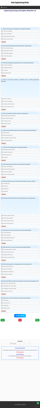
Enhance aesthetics (6, 98)
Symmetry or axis (6, 302)
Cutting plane (5, 305)
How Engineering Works (20, 2)
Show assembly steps (7, 33)
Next (37, 320)
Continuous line (6, 183)
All (20, 320)
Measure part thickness (7, 166)
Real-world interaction (7, 140)
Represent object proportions (8, 169)
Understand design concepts (8, 36)
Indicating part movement (8, 252)
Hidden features (6, 308)
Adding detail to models (7, 50)
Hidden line (5, 191)
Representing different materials (9, 249)
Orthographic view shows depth (9, 285)
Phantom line (5, 188)
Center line (5, 186)
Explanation (4, 58)
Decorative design (6, 123)
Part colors (5, 70)
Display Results (20, 315)
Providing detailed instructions (9, 115)
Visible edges (5, 300)
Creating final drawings (7, 53)
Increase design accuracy (8, 106)
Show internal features (7, 240)
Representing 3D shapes (7, 118)
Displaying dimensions (7, 254)
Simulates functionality (7, 152)
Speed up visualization (7, 101)
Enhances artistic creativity (8, 215)
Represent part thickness (7, 266)
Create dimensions (6, 232)
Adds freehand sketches (7, 218)
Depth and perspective (7, 135)
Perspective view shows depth (8, 283)
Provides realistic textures (8, 220)
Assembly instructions (7, 65)
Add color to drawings (7, 31)
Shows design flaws (6, 154)
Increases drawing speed (7, 223)
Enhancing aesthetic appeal (8, 257)
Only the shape (5, 132)
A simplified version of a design (9, 137)
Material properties (6, 72)
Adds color (5, 157)
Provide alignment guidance (8, 237)
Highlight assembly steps (7, 271)
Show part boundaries (7, 269)
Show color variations (7, 171)
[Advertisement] (20, 19)
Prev (3, 320)
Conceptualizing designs (7, 48)
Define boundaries (6, 235)
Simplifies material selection (8, 149)
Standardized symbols (7, 67)
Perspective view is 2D (7, 291)
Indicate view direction (7, 274)
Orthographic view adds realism (9, 288)
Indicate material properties (8, 174)
